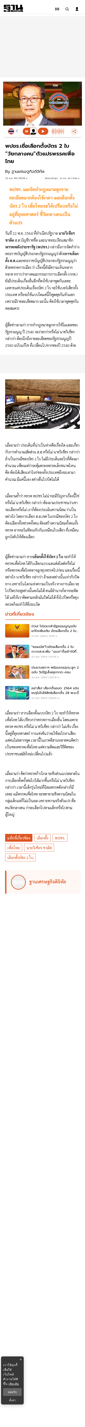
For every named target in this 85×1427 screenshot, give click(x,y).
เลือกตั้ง (42, 838)
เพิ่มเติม (13, 1384)
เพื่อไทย (13, 847)
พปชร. (60, 838)
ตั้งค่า (12, 1400)
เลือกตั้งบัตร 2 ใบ (20, 857)
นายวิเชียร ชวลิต (39, 847)
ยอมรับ (12, 1392)
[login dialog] (77, 9)
